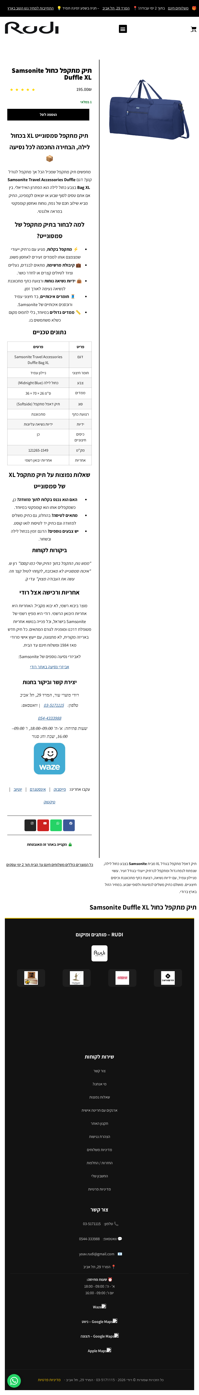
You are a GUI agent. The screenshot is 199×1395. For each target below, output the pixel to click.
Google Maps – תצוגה (97, 1336)
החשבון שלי (99, 1176)
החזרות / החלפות (100, 1162)
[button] (123, 29)
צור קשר (99, 1070)
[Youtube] (43, 825)
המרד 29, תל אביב (116, 8)
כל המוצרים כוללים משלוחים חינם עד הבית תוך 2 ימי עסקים (49, 864)
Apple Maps (97, 1350)
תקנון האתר (99, 1123)
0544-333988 (89, 1238)
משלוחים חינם (178, 8)
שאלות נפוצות (99, 1097)
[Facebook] (69, 825)
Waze (97, 1307)
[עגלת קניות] (191, 29)
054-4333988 (49, 718)
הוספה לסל (48, 114)
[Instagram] (30, 825)
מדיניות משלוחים (99, 1149)
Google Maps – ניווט (97, 1321)
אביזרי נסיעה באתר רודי (49, 667)
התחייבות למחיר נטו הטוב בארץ (31, 8)
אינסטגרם (38, 789)
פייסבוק (60, 789)
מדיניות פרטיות (99, 1189)
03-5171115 (54, 705)
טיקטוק (49, 802)
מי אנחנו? (99, 1084)
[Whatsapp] (56, 825)
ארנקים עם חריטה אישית (99, 1110)
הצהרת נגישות (99, 1136)
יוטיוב (18, 789)
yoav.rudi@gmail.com (96, 1253)
